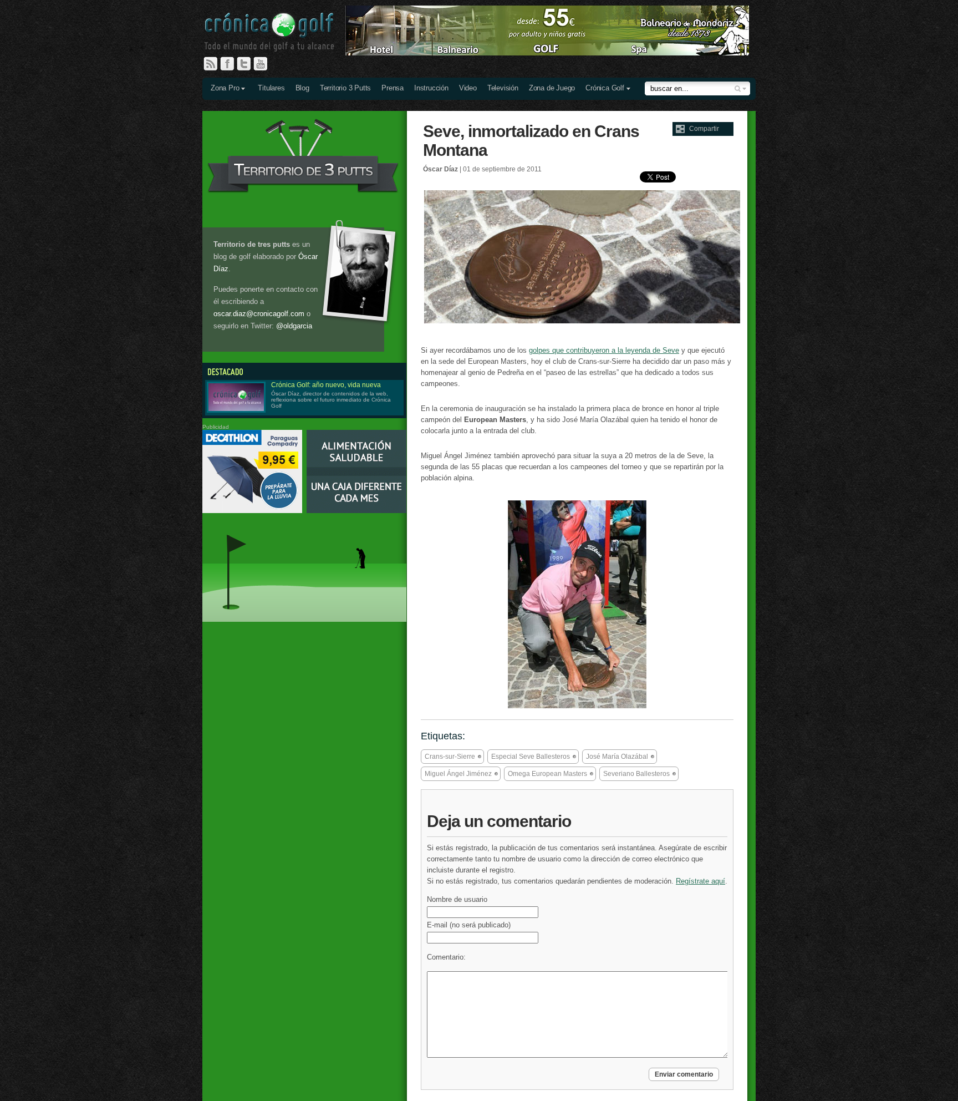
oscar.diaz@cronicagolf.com (258, 314)
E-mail (469, 925)
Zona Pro (225, 88)
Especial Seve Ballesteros (530, 756)
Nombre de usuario (457, 899)
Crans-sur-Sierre (450, 756)
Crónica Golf (604, 88)
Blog (302, 88)
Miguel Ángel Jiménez (458, 774)
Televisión (502, 88)
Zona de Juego (552, 88)
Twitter (248, 63)
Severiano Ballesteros (636, 774)
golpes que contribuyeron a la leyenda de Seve (604, 350)
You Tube (265, 63)
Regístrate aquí (700, 881)
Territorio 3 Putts (345, 88)
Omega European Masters (547, 774)
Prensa (392, 88)
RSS (210, 63)
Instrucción (431, 88)
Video (468, 88)
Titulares (271, 88)
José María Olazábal (617, 756)
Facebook (231, 63)
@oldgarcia (294, 326)
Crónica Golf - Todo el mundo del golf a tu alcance (277, 33)
